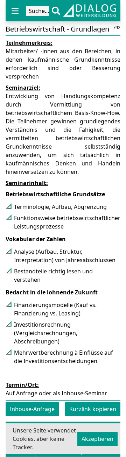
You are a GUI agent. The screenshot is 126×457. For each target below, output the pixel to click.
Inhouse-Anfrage (32, 409)
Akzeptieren (97, 439)
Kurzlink (92, 409)
